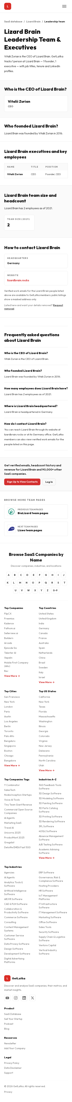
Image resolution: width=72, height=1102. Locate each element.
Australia (44, 643)
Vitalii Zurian (19, 101)
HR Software (46, 890)
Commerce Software (16, 917)
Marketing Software (50, 917)
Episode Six (10, 647)
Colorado (44, 736)
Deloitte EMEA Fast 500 (17, 847)
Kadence (9, 623)
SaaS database (13, 21)
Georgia (43, 731)
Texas (42, 706)
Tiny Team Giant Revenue (18, 804)
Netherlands (45, 652)
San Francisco (12, 696)
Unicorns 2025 (12, 832)
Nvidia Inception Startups (18, 794)
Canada (43, 633)
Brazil (42, 662)
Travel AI (9, 827)
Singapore (10, 745)
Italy (41, 672)
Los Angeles (11, 721)
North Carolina (47, 760)
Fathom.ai (9, 628)
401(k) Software (48, 831)
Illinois (42, 726)
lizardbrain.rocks (18, 280)
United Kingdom (47, 618)
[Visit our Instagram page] (16, 998)
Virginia (43, 741)
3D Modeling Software (51, 798)
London (8, 706)
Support (8, 1072)
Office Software (48, 922)
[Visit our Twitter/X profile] (32, 998)
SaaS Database (12, 1014)
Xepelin (8, 657)
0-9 (55, 590)
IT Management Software (53, 912)
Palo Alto (9, 736)
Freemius (9, 618)
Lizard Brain (33, 21)
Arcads (8, 643)
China (42, 657)
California (44, 696)
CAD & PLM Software (15, 904)
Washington (45, 721)
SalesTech (9, 790)
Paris (7, 711)
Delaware (44, 750)
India (41, 623)
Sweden (43, 667)
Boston (8, 750)
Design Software (13, 948)
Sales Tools (45, 927)
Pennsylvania (46, 755)
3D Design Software (50, 793)
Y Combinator (12, 785)
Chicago (8, 755)
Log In (49, 481)
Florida (43, 711)
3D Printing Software (50, 816)
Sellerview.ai (11, 633)
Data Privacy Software (16, 943)
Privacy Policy (11, 1063)
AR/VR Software (13, 899)
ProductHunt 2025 (14, 837)
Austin (7, 716)
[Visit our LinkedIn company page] (24, 998)
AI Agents (9, 818)
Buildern (8, 638)
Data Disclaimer (13, 1067)
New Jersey (45, 745)
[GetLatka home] (7, 6)
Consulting (10, 922)
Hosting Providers (49, 885)
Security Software (49, 932)
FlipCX (8, 613)
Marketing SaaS (12, 822)
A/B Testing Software (51, 844)
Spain (42, 647)
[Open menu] (64, 6)
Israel (42, 677)
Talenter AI (10, 652)
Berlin (7, 726)
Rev (6, 671)
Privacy (8, 1091)
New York (9, 701)
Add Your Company (14, 1048)
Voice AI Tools (12, 799)
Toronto (8, 731)
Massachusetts (47, 716)
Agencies (9, 872)
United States (46, 613)
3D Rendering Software (52, 821)
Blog (6, 1028)
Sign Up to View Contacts (22, 481)
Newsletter (10, 1043)
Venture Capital (47, 945)
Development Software (17, 953)
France (43, 638)
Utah (41, 765)
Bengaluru (9, 741)
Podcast (8, 1023)
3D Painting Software (51, 803)
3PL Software (46, 826)
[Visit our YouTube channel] (7, 998)
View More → (12, 675)
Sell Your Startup (13, 1018)
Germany (44, 628)
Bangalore (10, 760)
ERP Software (46, 872)
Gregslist (9, 842)
